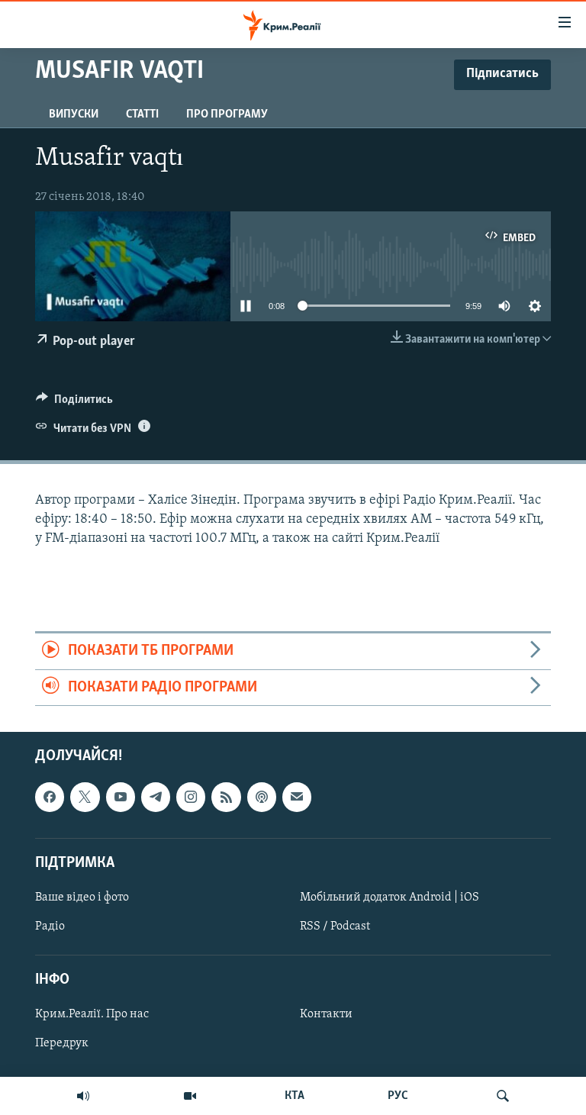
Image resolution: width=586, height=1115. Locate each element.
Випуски (73, 114)
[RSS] (225, 797)
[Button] (74, 402)
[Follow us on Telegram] (155, 797)
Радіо (50, 926)
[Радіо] (83, 1096)
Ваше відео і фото (82, 897)
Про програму (227, 114)
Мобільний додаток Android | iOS (389, 897)
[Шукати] (503, 1096)
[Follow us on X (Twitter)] (84, 797)
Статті (142, 114)
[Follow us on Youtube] (120, 797)
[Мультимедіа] (190, 1096)
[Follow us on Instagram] (190, 797)
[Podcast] (261, 797)
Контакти (326, 1015)
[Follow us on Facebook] (49, 797)
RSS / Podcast (335, 926)
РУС (398, 1096)
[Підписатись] (296, 797)
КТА (294, 1096)
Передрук (62, 1044)
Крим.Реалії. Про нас (92, 1015)
